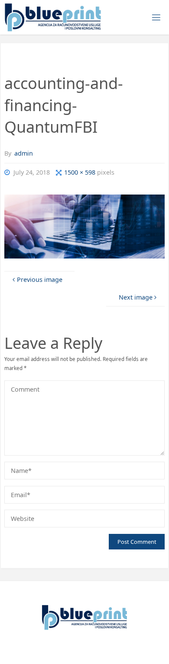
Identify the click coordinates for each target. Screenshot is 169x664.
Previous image (39, 279)
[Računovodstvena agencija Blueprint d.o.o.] (52, 17)
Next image (136, 297)
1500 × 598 (80, 172)
